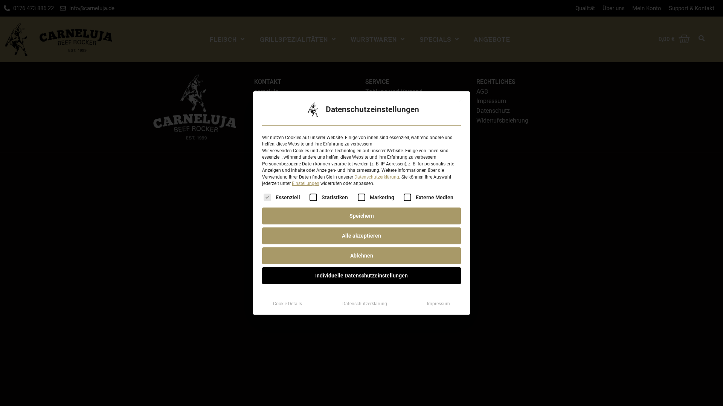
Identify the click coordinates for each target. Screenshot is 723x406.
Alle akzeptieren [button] (361, 236)
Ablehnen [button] (361, 256)
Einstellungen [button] (305, 183)
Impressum (438, 303)
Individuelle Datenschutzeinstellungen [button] (361, 276)
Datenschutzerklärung (376, 177)
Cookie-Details (287, 303)
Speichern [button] (361, 216)
